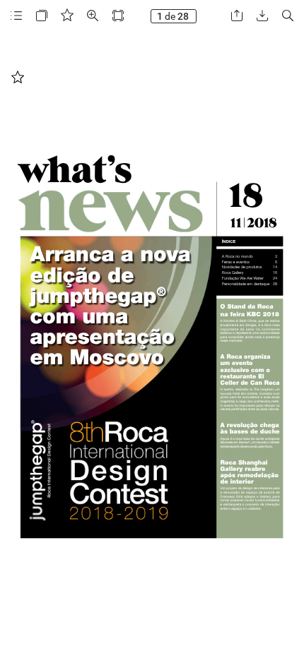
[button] (16, 16)
